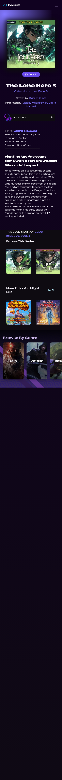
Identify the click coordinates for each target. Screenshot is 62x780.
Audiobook (20, 117)
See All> (52, 290)
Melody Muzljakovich (34, 102)
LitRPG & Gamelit (25, 131)
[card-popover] (18, 261)
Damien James (37, 98)
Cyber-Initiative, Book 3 (31, 91)
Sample (33, 74)
